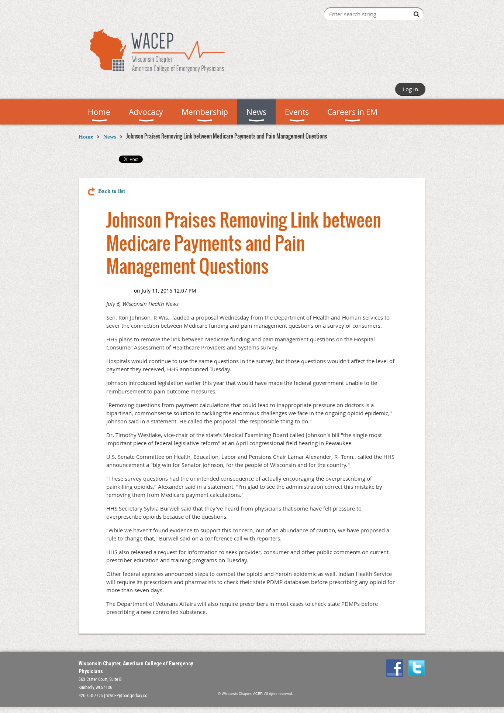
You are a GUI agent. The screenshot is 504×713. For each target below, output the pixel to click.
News (109, 137)
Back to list (111, 191)
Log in (410, 89)
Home (86, 137)
